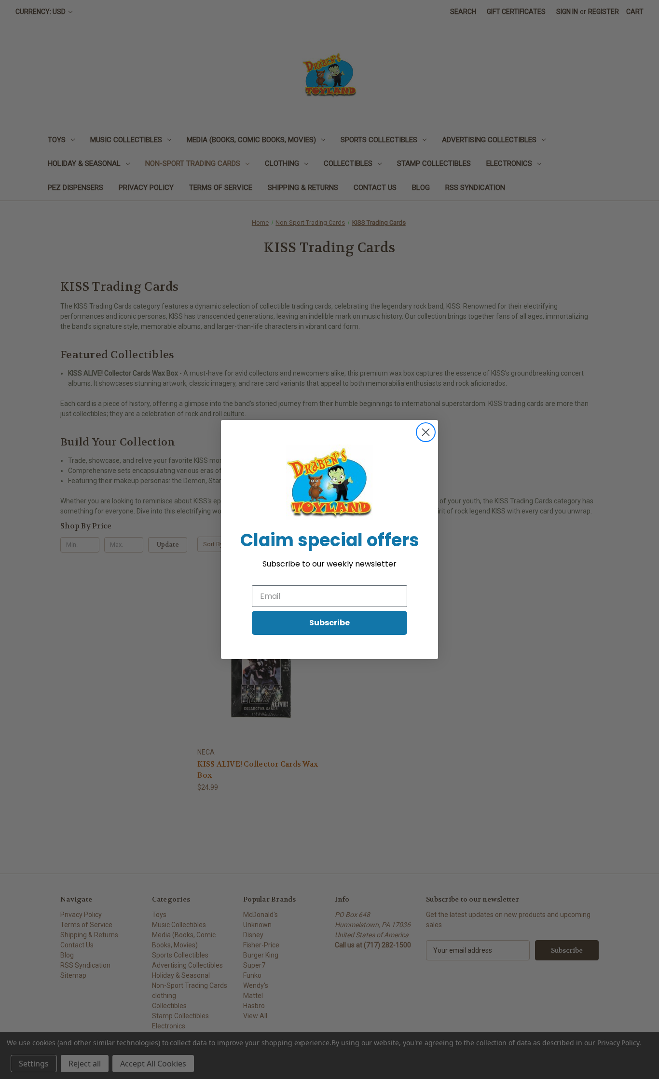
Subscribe (329, 622)
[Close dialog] (425, 432)
